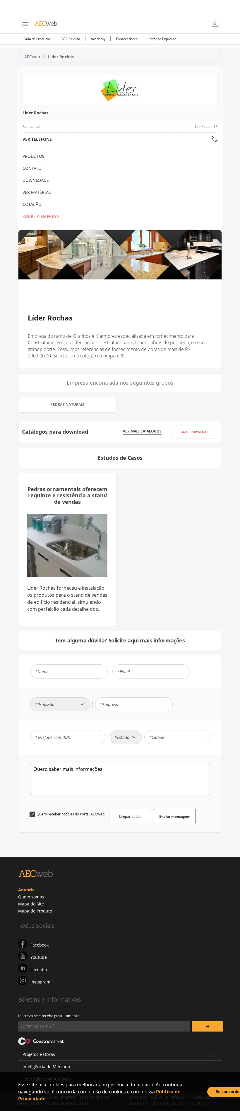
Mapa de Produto (35, 911)
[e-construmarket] (41, 1041)
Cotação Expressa (162, 38)
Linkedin (38, 969)
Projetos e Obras (39, 1054)
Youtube (38, 957)
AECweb (32, 57)
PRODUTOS (33, 156)
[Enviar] (207, 1026)
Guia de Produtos (37, 38)
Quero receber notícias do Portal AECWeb (70, 814)
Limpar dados (130, 816)
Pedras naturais (67, 404)
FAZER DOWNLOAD (194, 432)
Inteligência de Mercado (46, 1066)
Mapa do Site (31, 904)
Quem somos (31, 897)
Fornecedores (126, 38)
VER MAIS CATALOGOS (142, 431)
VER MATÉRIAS (37, 192)
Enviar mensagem (175, 816)
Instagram (40, 982)
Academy (98, 38)
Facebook (39, 945)
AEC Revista (70, 38)
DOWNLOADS (36, 180)
